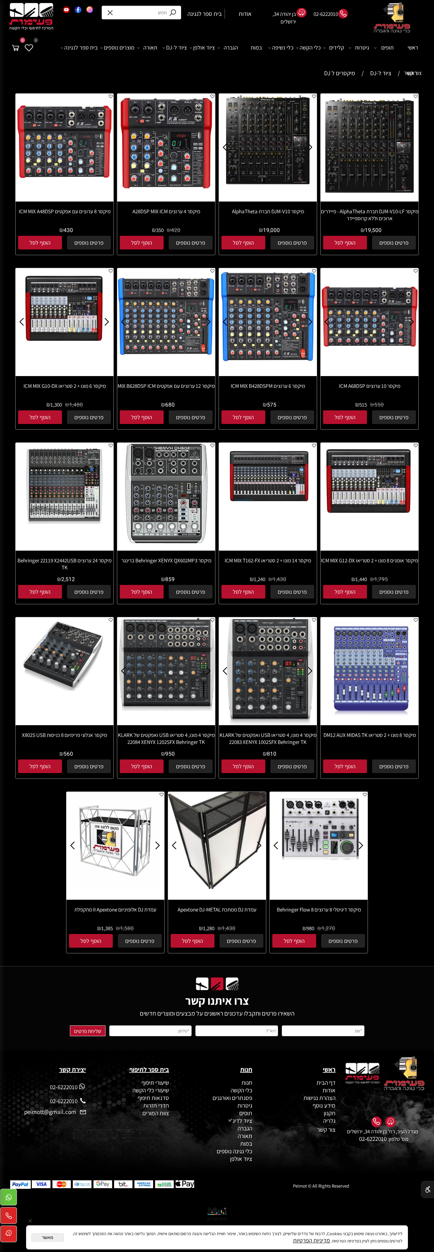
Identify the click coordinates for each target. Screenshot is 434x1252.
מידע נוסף (324, 1105)
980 (310, 928)
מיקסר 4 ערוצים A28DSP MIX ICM (166, 211)
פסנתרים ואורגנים (232, 1098)
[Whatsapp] (8, 1199)
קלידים (336, 47)
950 (170, 754)
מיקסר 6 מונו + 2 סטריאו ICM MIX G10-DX (65, 385)
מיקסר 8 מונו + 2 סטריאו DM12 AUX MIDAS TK (369, 735)
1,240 (259, 579)
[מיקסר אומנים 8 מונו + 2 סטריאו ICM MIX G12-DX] (369, 520)
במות (256, 47)
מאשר (47, 1237)
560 (68, 754)
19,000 (271, 230)
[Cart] (15, 47)
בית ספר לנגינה (81, 47)
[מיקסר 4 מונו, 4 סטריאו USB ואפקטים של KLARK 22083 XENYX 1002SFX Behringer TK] (268, 723)
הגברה (231, 47)
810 (271, 754)
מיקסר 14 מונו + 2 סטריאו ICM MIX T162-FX (268, 560)
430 (68, 230)
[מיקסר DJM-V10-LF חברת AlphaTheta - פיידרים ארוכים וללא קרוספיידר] (369, 195)
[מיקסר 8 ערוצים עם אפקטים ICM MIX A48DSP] (64, 189)
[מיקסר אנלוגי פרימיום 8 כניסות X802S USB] (64, 688)
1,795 (381, 579)
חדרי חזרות (156, 1105)
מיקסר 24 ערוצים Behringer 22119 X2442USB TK (64, 564)
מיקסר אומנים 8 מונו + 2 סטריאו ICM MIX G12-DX (369, 560)
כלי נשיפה (282, 47)
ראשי (413, 47)
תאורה (150, 47)
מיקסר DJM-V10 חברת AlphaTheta (268, 211)
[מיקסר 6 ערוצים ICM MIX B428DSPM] (268, 364)
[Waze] (8, 1235)
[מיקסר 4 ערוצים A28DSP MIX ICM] (166, 189)
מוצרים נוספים (119, 47)
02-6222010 (373, 1139)
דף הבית (326, 1082)
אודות (328, 1090)
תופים (387, 47)
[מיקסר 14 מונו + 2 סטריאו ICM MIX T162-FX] (268, 513)
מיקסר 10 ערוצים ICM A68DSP (369, 385)
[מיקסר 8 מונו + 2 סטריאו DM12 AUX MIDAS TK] (369, 713)
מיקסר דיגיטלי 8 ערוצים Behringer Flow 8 (319, 909)
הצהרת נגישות (319, 1098)
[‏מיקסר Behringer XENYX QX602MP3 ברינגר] (166, 542)
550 (379, 405)
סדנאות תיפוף (153, 1098)
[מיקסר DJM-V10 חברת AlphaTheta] (268, 189)
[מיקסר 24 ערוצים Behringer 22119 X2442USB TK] (64, 522)
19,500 (373, 230)
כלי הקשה (310, 47)
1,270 (328, 928)
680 (170, 405)
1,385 (107, 928)
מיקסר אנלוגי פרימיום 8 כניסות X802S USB (64, 735)
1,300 (56, 404)
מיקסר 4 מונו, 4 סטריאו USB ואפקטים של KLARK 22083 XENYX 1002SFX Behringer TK (268, 738)
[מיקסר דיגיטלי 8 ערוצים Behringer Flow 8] (319, 858)
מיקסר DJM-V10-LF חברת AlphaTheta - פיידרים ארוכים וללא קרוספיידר (369, 215)
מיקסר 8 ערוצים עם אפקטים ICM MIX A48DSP (65, 211)
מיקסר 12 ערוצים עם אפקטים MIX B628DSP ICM (166, 385)
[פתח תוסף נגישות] (427, 1189)
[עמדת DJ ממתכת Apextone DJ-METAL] (217, 887)
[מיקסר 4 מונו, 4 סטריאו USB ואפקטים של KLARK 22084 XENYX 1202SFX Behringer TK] (166, 708)
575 (271, 405)
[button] (345, 242)
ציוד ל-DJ (176, 47)
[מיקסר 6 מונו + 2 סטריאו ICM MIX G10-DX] (64, 351)
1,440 (361, 579)
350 (160, 230)
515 (363, 404)
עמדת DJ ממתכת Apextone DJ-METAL (217, 909)
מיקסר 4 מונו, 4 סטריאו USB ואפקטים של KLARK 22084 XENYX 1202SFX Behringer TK (166, 738)
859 (170, 579)
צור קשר (413, 72)
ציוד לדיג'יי (240, 1120)
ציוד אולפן (204, 47)
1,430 (279, 579)
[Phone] (8, 1217)
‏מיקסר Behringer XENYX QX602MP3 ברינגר (166, 560)
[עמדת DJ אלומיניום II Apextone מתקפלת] (115, 887)
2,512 (68, 579)
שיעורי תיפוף (154, 1082)
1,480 (76, 405)
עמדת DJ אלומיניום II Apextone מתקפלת (115, 909)
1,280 (208, 928)
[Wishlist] (29, 47)
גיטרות (362, 47)
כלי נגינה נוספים (234, 1151)
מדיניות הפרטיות (311, 1240)
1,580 (127, 928)
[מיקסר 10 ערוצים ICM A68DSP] (369, 364)
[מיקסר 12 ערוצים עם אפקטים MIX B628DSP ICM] (166, 364)
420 (175, 230)
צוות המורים (155, 1113)
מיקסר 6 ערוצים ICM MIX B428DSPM (268, 385)
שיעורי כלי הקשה (150, 1090)
